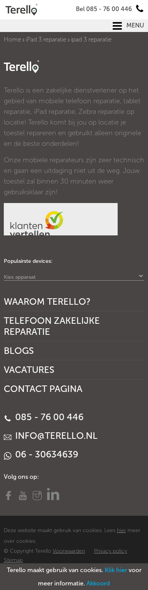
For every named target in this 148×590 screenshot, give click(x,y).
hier (121, 530)
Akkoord (98, 583)
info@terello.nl (55, 435)
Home (12, 39)
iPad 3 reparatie (46, 39)
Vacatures (29, 369)
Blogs (19, 350)
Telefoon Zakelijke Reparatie (52, 326)
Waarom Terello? (47, 301)
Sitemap (13, 560)
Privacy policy (110, 551)
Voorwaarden (69, 551)
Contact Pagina (43, 388)
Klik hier (116, 570)
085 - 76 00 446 (48, 416)
